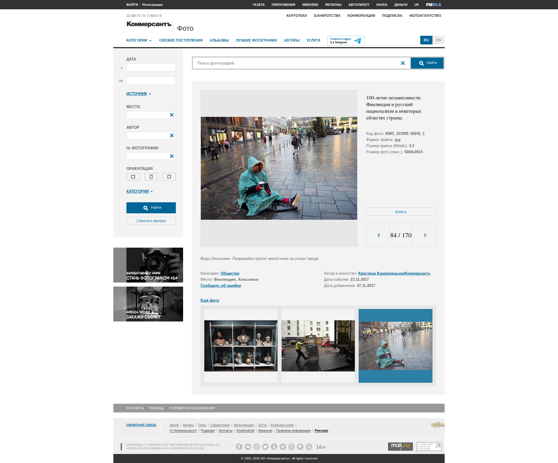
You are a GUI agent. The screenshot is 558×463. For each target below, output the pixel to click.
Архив (174, 425)
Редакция (208, 430)
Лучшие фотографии (256, 40)
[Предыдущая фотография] (377, 235)
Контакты (135, 408)
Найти (155, 207)
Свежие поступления (181, 40)
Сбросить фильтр (151, 221)
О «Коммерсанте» (183, 430)
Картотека (297, 16)
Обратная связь (141, 425)
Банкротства (327, 16)
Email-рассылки (282, 425)
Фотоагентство (425, 16)
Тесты (262, 425)
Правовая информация (293, 430)
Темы (202, 425)
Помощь (156, 408)
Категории (136, 40)
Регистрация (152, 4)
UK (416, 4)
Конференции (361, 16)
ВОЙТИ (132, 4)
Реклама (321, 430)
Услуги (313, 40)
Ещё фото (210, 300)
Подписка (392, 16)
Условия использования (192, 408)
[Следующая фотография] (424, 235)
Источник (136, 94)
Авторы (292, 40)
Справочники (220, 425)
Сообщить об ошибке (221, 285)
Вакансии (265, 430)
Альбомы (219, 40)
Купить (401, 212)
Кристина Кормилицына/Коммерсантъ (394, 273)
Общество (230, 273)
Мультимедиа (244, 425)
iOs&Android (245, 430)
